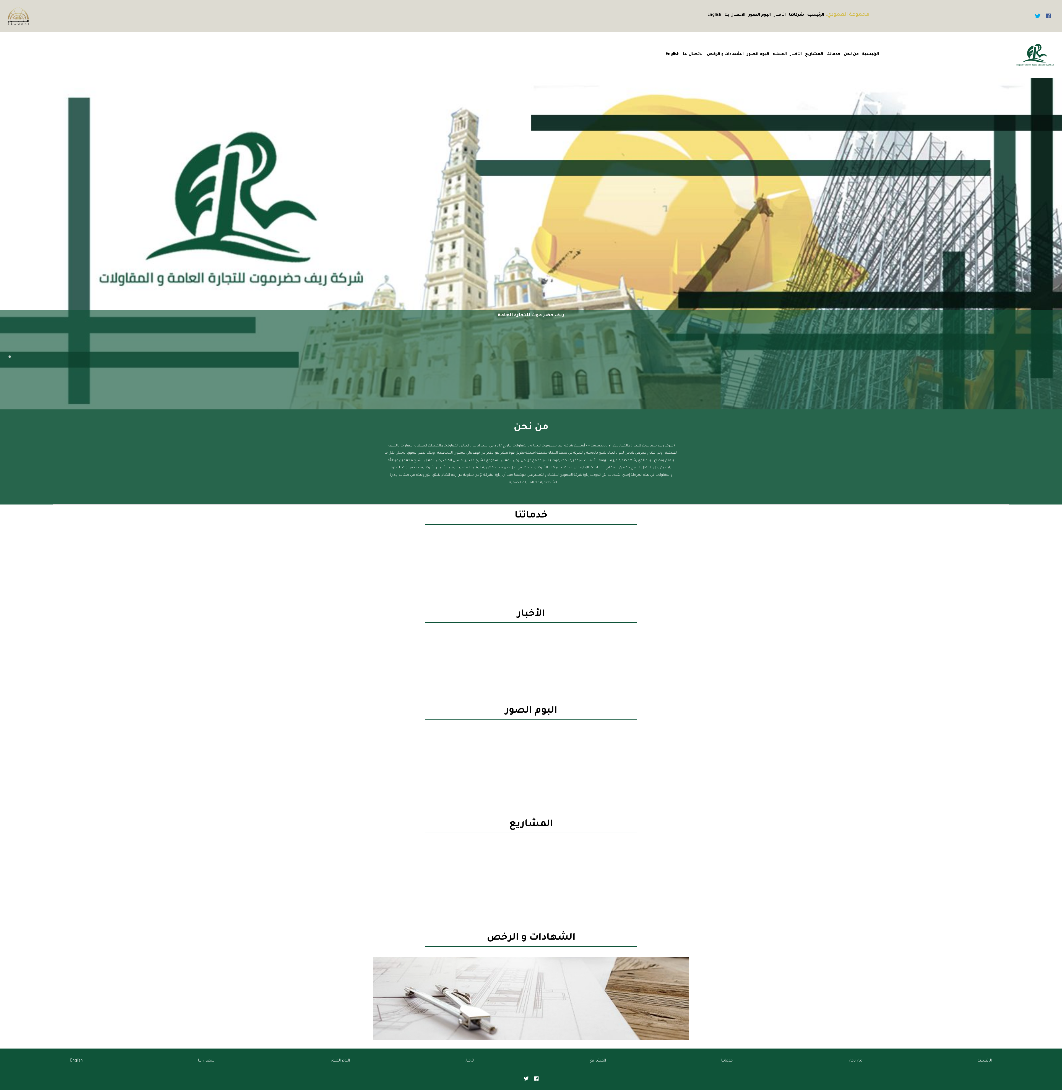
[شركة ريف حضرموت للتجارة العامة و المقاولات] (1035, 55)
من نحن (851, 54)
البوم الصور (760, 15)
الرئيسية (815, 15)
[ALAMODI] (18, 16)
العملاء (779, 54)
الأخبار (780, 15)
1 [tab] (9, 357)
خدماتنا (833, 54)
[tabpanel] (531, 243)
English (714, 15)
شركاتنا (796, 15)
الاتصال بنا (735, 15)
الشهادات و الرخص (725, 54)
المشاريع (814, 54)
